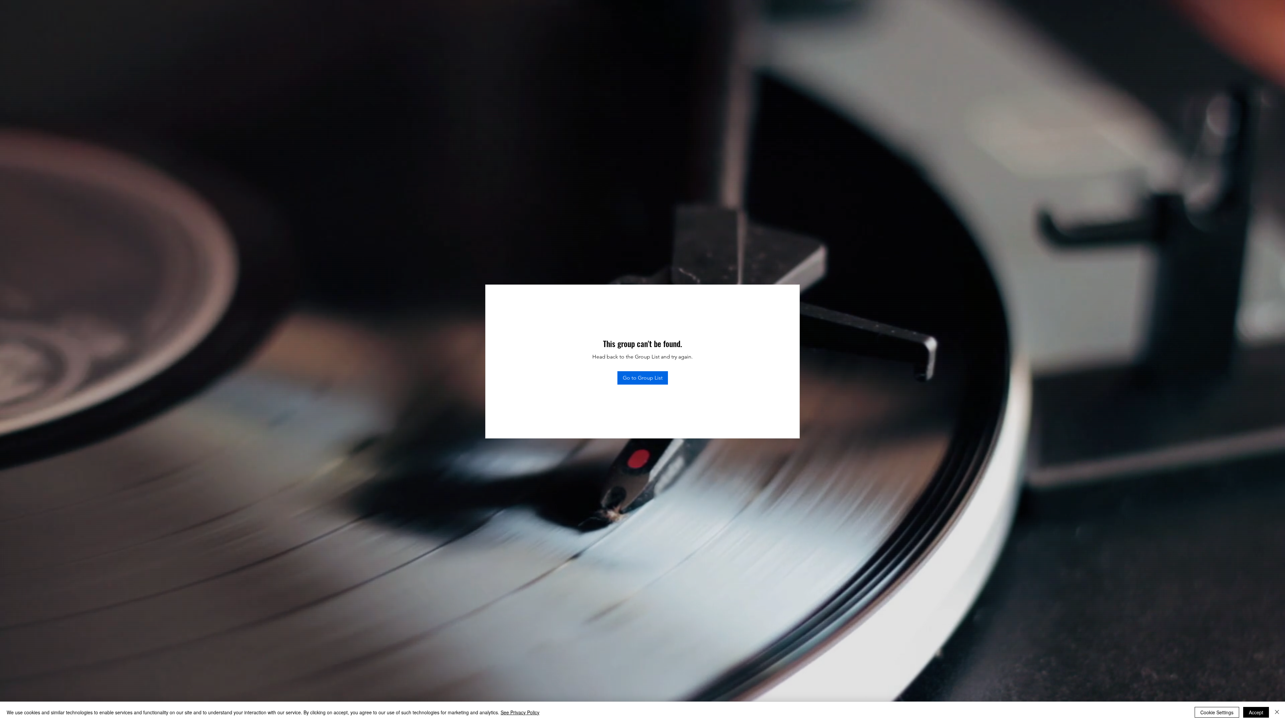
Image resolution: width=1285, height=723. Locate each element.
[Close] (1277, 712)
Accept (1256, 712)
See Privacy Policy (520, 712)
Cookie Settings (1216, 712)
